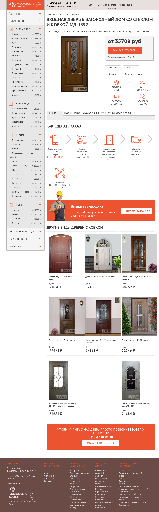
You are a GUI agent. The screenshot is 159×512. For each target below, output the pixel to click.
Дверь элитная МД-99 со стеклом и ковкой (136, 278)
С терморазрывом (19, 108)
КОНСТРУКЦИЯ (53, 32)
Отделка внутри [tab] (91, 113)
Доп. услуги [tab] (118, 113)
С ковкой (16, 187)
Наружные (16, 60)
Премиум (16, 223)
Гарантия (122, 481)
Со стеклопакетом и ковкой (104, 503)
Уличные (16, 55)
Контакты (111, 8)
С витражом (17, 196)
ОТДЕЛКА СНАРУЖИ (71, 32)
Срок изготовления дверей (130, 473)
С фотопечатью (18, 174)
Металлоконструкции (22, 231)
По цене (18, 204)
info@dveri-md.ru (14, 483)
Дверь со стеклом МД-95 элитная (100, 276)
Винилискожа (18, 140)
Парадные (16, 68)
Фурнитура (15, 246)
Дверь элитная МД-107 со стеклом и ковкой (100, 341)
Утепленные (17, 51)
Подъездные (17, 73)
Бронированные (19, 90)
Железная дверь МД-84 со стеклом (60, 278)
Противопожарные (20, 86)
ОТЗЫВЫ (147, 32)
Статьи (121, 470)
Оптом (92, 4)
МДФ (14, 161)
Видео (121, 476)
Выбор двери (16, 21)
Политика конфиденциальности (132, 502)
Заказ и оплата (50, 478)
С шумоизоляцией (20, 64)
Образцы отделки (19, 238)
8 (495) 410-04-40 (55, 157)
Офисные (16, 77)
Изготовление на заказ (129, 486)
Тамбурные (17, 47)
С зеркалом (17, 178)
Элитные (16, 218)
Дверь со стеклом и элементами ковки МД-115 (136, 404)
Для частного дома (20, 38)
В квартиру (17, 34)
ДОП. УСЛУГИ (118, 32)
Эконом (15, 210)
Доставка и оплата (107, 4)
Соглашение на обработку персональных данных (130, 498)
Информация (125, 4)
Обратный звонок (100, 443)
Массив (15, 170)
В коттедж (113, 67)
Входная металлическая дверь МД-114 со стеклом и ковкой (62, 404)
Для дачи (16, 42)
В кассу (15, 95)
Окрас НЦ (16, 144)
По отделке (20, 134)
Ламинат (15, 148)
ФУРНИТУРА (104, 32)
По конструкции (22, 103)
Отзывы (122, 478)
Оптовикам (49, 476)
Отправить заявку (136, 211)
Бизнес (15, 214)
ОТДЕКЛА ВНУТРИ (89, 32)
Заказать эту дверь (125, 50)
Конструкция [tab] (54, 113)
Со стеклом (17, 183)
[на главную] (21, 4)
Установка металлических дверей (133, 489)
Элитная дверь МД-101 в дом (62, 340)
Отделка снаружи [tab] (72, 113)
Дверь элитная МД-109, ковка (135, 340)
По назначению (22, 28)
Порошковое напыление (23, 153)
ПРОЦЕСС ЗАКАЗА (133, 32)
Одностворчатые (19, 113)
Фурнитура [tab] (105, 113)
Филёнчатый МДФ (20, 165)
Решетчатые (17, 122)
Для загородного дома (79, 473)
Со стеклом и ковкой (21, 192)
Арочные (16, 126)
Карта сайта (124, 505)
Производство (125, 491)
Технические (17, 82)
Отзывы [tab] (130, 113)
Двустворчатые (18, 117)
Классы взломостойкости (130, 494)
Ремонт (122, 483)
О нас (46, 473)
